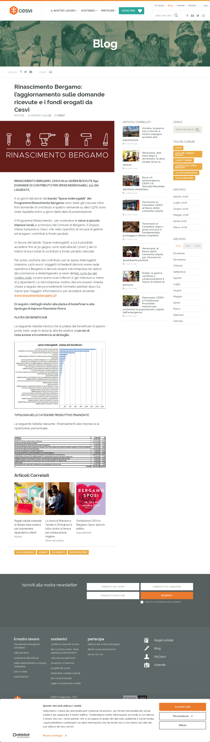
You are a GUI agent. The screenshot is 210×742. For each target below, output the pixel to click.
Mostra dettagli (52, 735)
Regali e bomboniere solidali (66, 683)
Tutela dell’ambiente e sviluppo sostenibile (30, 665)
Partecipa (107, 10)
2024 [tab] (187, 245)
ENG (206, 5)
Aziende (181, 5)
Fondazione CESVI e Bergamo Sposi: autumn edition (90, 526)
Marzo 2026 (180, 227)
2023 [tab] (197, 245)
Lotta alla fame (21, 653)
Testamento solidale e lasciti (65, 673)
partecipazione (78, 552)
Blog (170, 5)
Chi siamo (159, 5)
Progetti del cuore (60, 668)
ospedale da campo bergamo (186, 166)
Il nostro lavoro (63, 10)
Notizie (19, 115)
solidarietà (58, 552)
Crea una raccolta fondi (63, 658)
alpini (178, 148)
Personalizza (181, 715)
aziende (43, 552)
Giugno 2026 (180, 208)
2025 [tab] (178, 245)
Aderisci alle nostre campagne (104, 644)
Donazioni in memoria (62, 663)
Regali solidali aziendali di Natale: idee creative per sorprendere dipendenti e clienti (28, 528)
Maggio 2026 (181, 214)
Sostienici (88, 10)
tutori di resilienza (186, 173)
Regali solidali (163, 640)
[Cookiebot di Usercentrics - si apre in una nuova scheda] (21, 735)
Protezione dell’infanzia (26, 658)
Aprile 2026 (180, 221)
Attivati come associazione (102, 649)
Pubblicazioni (21, 676)
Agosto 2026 (180, 196)
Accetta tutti (182, 706)
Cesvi (61, 115)
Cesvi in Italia (20, 671)
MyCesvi (192, 5)
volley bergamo (184, 178)
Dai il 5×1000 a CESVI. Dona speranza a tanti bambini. (65, 651)
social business (25, 552)
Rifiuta (182, 725)
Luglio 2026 (180, 202)
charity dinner (183, 160)
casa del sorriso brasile (184, 154)
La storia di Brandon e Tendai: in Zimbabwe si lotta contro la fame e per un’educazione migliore (58, 530)
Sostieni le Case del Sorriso (65, 644)
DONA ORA (128, 10)
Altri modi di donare (61, 678)
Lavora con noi (95, 654)
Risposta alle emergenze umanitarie (27, 646)
